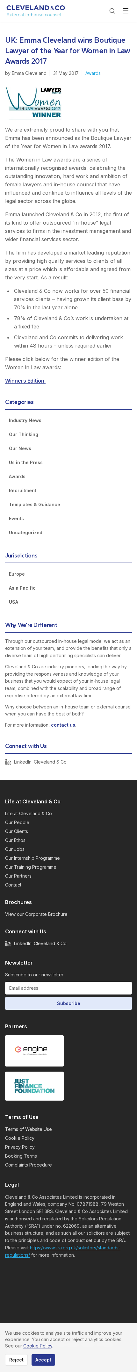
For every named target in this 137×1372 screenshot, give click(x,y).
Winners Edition (25, 380)
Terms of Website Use (28, 1129)
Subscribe (68, 1003)
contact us (63, 725)
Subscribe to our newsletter (34, 974)
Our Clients (16, 831)
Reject (16, 1359)
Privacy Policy (20, 1147)
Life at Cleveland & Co (28, 813)
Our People (17, 822)
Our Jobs (15, 849)
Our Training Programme (30, 867)
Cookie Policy (19, 1138)
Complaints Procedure (28, 1164)
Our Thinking (23, 434)
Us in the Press (26, 462)
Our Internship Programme (32, 858)
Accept (43, 1359)
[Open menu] (125, 10)
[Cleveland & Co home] (36, 11)
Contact (13, 884)
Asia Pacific (22, 588)
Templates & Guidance (34, 504)
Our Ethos (15, 840)
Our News (20, 448)
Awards (93, 73)
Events (16, 518)
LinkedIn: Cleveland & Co (40, 762)
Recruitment (22, 490)
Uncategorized (25, 532)
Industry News (25, 420)
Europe (17, 574)
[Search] (112, 11)
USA (13, 602)
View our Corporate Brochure (36, 914)
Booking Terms (21, 1156)
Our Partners (18, 876)
